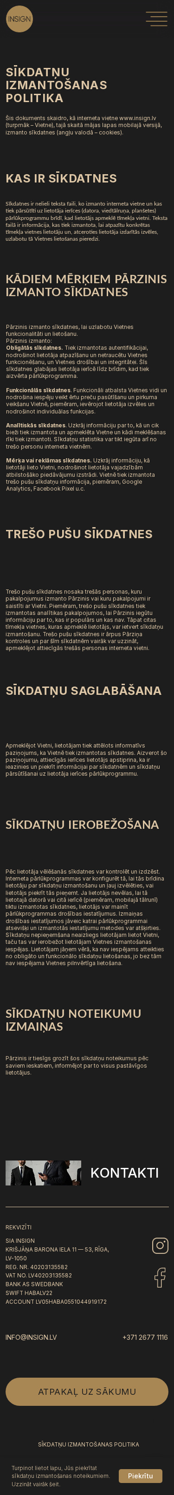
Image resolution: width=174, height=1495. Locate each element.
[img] (156, 19)
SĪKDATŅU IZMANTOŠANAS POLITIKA (88, 1444)
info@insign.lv (31, 1337)
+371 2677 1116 (145, 1337)
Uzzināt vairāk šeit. (36, 1484)
